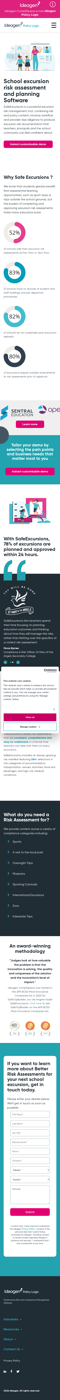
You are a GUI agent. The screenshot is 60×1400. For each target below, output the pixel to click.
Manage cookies (28, 727)
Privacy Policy (12, 1360)
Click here (36, 1003)
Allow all (30, 717)
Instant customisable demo (28, 144)
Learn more (29, 424)
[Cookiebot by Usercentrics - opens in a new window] (44, 671)
